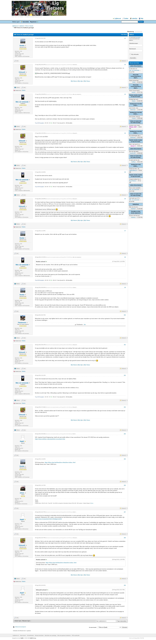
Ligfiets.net (118, 18)
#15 (125, 459)
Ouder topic (18, 620)
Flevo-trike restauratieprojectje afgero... (136, 76)
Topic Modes (124, 34)
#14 (125, 433)
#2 (125, 64)
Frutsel (134, 118)
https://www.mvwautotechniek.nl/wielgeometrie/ (48, 519)
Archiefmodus (30, 635)
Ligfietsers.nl (16, 635)
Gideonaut (132, 109)
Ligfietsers (21, 26)
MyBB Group (33, 638)
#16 (125, 485)
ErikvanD (22, 72)
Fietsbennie (22, 322)
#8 (125, 257)
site (85, 324)
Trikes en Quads (29, 26)
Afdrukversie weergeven (20, 626)
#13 (125, 407)
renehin (133, 92)
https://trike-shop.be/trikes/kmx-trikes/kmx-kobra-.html (60, 462)
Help (142, 18)
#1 (125, 38)
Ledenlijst (134, 18)
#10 (125, 315)
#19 (125, 585)
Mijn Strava (87, 81)
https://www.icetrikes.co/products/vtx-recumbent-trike (50, 439)
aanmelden (138, 37)
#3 (125, 94)
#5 (125, 172)
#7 (125, 230)
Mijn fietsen (74, 81)
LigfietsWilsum (133, 170)
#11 (125, 344)
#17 (125, 512)
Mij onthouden (135, 54)
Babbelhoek (136, 204)
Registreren (33, 21)
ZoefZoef (133, 208)
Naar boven (23, 635)
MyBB (22, 638)
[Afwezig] (25, 441)
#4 (125, 133)
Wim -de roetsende (22, 102)
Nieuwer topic (26, 620)
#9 (125, 287)
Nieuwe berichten (39, 635)
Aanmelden (26, 21)
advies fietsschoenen (135, 66)
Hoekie (22, 45)
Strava (92, 503)
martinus (133, 217)
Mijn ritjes (80, 81)
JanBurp (133, 162)
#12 (125, 375)
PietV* (74, 433)
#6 (125, 198)
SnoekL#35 (133, 153)
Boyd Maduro (132, 180)
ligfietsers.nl (15, 26)
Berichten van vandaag (50, 635)
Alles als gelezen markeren (64, 635)
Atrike (133, 82)
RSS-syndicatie (75, 635)
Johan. (22, 493)
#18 (125, 537)
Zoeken (126, 18)
